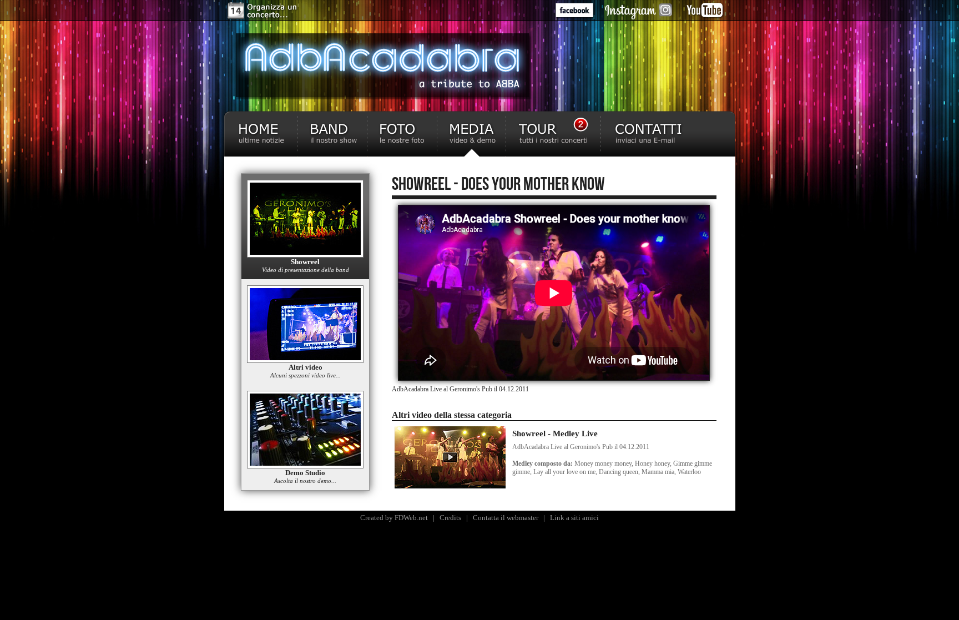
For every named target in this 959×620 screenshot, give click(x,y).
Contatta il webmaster (505, 517)
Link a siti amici (574, 517)
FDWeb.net (411, 517)
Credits (450, 517)
